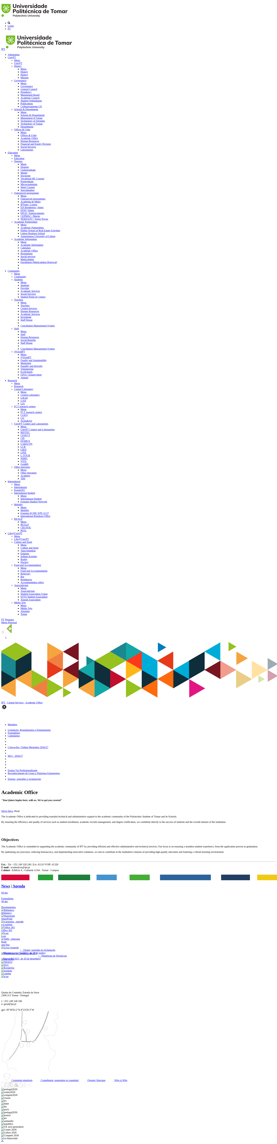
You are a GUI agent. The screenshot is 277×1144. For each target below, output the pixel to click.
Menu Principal (9, 622)
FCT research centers (25, 406)
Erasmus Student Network (34, 501)
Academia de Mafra (31, 201)
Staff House (27, 320)
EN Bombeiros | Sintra (32, 207)
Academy (25, 475)
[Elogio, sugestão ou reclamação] (10, 947)
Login (11, 26)
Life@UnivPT (15, 533)
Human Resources (30, 141)
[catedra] (6, 973)
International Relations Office (35, 516)
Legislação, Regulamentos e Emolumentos (29, 730)
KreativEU (19, 490)
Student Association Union (34, 594)
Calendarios (14, 735)
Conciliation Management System (38, 325)
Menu (17, 60)
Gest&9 (24, 464)
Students (18, 279)
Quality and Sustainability (34, 360)
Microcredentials (29, 184)
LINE (23, 452)
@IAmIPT (19, 351)
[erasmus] (6, 970)
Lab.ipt (24, 397)
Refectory (25, 573)
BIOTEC (25, 432)
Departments (27, 126)
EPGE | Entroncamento (32, 213)
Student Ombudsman (31, 100)
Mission (25, 77)
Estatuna (25, 553)
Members (12, 724)
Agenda (19, 886)
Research (12, 380)
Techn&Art (26, 421)
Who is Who (120, 1080)
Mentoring (26, 363)
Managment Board (30, 95)
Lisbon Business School (33, 233)
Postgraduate (27, 181)
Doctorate (25, 175)
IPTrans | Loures (29, 204)
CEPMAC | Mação (30, 216)
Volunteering (27, 369)
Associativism (21, 585)
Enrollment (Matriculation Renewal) (39, 262)
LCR (23, 446)
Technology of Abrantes (33, 121)
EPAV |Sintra (27, 210)
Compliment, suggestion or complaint (59, 1080)
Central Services (29, 308)
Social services (28, 256)
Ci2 (22, 418)
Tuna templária (28, 550)
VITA (24, 461)
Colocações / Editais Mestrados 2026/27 (28, 747)
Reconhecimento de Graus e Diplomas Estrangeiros (34, 773)
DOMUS (25, 441)
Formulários (14, 733)
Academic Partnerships (25, 221)
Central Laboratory (23, 389)
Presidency (26, 92)
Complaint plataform (21, 1080)
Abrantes (25, 611)
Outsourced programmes (26, 193)
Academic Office (29, 138)
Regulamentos (8, 907)
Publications (27, 103)
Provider (25, 288)
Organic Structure (96, 1080)
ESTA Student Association (34, 596)
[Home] (35, 17)
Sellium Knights (29, 556)
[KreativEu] (7, 967)
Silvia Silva (7, 811)
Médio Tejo (20, 602)
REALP (18, 519)
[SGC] (5, 965)
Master (24, 172)
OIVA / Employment (31, 374)
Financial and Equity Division (36, 144)
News (5, 886)
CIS (23, 438)
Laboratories (27, 149)
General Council (29, 89)
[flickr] (28, 1086)
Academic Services (30, 291)
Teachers (18, 299)
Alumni (24, 377)
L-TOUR (25, 455)
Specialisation (27, 190)
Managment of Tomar (31, 118)
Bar (22, 576)
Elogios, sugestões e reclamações (24, 779)
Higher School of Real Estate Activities (40, 230)
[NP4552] (6, 962)
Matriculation (27, 259)
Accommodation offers (32, 582)
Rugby (24, 559)
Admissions (14, 54)
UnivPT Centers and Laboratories (31, 423)
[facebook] (4, 1086)
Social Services (28, 147)
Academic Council (30, 97)
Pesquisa (9, 619)
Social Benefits (28, 340)
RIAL (24, 530)
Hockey (25, 562)
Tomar (24, 614)
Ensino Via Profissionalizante (22, 770)
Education (13, 152)
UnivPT (12, 57)
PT (9, 28)
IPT (3, 49)
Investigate (26, 317)
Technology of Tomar (31, 123)
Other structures (22, 467)
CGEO (24, 415)
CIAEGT (25, 435)
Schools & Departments (26, 109)
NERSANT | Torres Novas (34, 219)
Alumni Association (31, 599)
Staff (16, 328)
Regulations (27, 253)
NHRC (24, 458)
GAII (23, 400)
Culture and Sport (23, 542)
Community (14, 271)
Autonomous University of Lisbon (38, 236)
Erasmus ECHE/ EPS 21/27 (35, 513)
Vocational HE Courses (32, 178)
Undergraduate (28, 170)
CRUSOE (26, 527)
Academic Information (25, 239)
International (14, 481)
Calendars (26, 247)
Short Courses (28, 187)
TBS (23, 478)
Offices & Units (22, 129)
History (18, 66)
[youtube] (16, 1086)
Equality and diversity (32, 366)
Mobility (18, 504)
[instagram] (10, 1086)
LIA (23, 403)
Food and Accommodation (27, 565)
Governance (20, 80)
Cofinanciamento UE (31, 106)
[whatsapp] (34, 1086)
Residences (26, 579)
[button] (2, 1141)
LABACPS (26, 444)
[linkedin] (22, 1086)
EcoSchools (27, 371)
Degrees (18, 161)
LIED (23, 449)
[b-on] (4, 976)
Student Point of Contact (33, 296)
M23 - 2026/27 (15, 756)
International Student (24, 493)
